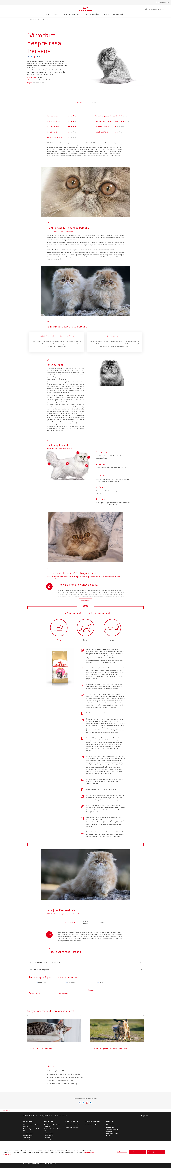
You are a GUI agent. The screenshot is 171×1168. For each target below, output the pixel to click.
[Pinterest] (34, 57)
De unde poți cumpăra (72, 1122)
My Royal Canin (47, 1115)
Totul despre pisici (28, 1135)
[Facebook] (28, 57)
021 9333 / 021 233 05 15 (33, 1163)
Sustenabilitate (110, 1127)
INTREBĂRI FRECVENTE (93, 1122)
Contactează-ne (50, 1163)
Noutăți (108, 1136)
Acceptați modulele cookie (137, 1152)
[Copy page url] (39, 56)
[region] (85, 1152)
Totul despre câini (48, 1135)
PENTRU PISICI (28, 1122)
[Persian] (100, 990)
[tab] (77, 101)
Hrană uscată (26, 1137)
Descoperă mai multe (91, 1124)
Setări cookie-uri (6, 1110)
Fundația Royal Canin (112, 1133)
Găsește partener (31, 1115)
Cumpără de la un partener (72, 1127)
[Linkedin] (37, 57)
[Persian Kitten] (70, 990)
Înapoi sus (144, 1115)
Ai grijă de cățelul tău (49, 1133)
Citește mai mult (85, 600)
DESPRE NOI (110, 1122)
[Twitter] (31, 57)
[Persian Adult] (41, 990)
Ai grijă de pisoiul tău (28, 1133)
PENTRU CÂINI (48, 1122)
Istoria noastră (110, 1124)
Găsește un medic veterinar (72, 1124)
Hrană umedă (26, 1140)
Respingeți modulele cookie (156, 1152)
